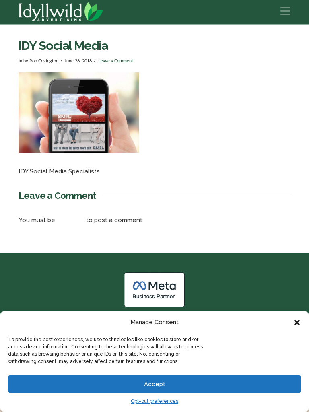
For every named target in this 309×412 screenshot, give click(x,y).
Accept (154, 384)
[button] (297, 323)
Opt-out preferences (154, 401)
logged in (70, 220)
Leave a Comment (115, 61)
